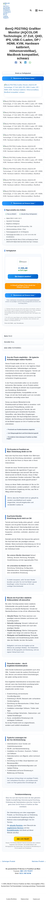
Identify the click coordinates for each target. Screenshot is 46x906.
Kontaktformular (13, 830)
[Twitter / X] (21, 62)
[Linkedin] (25, 62)
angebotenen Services (15, 828)
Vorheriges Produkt (7, 861)
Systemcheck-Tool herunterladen (11, 886)
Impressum (36, 899)
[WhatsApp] (30, 62)
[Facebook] (16, 62)
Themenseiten (40, 886)
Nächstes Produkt (39, 861)
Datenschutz (25, 899)
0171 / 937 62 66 (25, 873)
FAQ (42, 884)
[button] (31, 10)
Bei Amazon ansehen (23, 276)
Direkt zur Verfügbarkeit (23, 73)
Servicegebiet (35, 884)
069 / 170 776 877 (23, 839)
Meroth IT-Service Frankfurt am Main (18, 884)
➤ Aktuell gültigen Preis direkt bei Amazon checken (24, 285)
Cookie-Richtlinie (11, 899)
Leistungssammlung (29, 886)
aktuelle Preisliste (16, 825)
